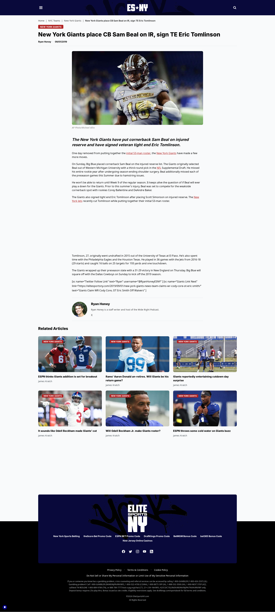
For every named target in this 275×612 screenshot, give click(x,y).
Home (41, 20)
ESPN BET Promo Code (127, 536)
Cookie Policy (161, 569)
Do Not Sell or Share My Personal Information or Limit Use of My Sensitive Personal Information (137, 575)
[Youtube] (144, 551)
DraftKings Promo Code (157, 536)
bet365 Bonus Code (211, 536)
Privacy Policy (114, 569)
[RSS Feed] (151, 551)
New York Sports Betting (66, 536)
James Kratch (45, 381)
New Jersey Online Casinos (137, 540)
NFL (159, 168)
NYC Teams (54, 20)
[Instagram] (137, 551)
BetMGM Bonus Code (185, 536)
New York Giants (72, 20)
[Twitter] (130, 551)
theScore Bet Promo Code (97, 536)
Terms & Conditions (137, 569)
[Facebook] (123, 551)
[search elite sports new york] (235, 7)
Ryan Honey (44, 41)
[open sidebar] (41, 7)
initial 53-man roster (138, 153)
